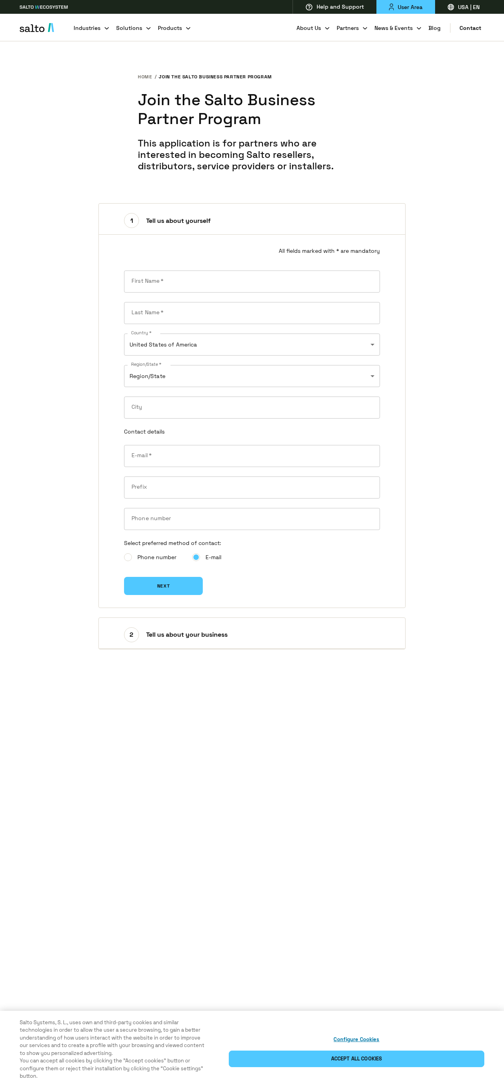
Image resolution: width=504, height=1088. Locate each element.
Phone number (156, 557)
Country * (141, 333)
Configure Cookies (356, 1039)
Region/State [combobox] (147, 376)
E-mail (213, 557)
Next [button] (163, 586)
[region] (252, 1049)
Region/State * (146, 364)
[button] (252, 219)
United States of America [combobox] (163, 344)
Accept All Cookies (356, 1058)
